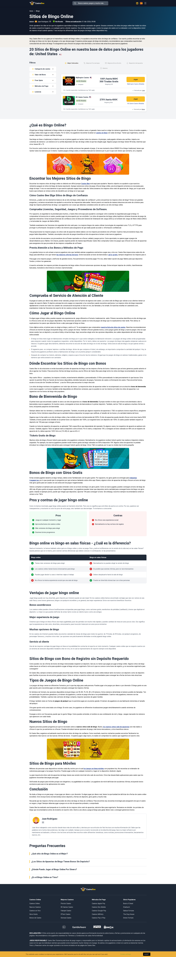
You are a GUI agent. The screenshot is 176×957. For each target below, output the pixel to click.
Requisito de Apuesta (136, 63)
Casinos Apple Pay (98, 903)
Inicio (31, 11)
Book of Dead (128, 903)
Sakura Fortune (128, 911)
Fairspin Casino (66, 911)
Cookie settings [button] (125, 954)
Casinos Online (34, 903)
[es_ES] (141, 3)
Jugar (135, 79)
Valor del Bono (40, 75)
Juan (143, 90)
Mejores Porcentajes (93, 63)
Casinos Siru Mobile (99, 907)
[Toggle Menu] (145, 3)
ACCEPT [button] (146, 954)
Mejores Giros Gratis (114, 63)
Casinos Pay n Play (98, 918)
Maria (143, 109)
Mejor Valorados (72, 63)
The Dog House (128, 914)
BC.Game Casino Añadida (136, 103)
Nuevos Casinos (35, 907)
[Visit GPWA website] (97, 927)
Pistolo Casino (66, 903)
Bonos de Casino (35, 918)
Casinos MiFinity (97, 914)
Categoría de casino (42, 69)
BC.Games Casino (67, 907)
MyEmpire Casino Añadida (135, 84)
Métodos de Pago (41, 86)
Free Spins (39, 80)
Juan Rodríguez (43, 22)
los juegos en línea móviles (94, 769)
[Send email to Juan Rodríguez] (50, 22)
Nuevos (105, 68)
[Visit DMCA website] (109, 927)
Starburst (126, 907)
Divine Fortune (128, 918)
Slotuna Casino (66, 918)
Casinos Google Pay (99, 911)
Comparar (80, 84)
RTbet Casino (65, 914)
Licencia (38, 92)
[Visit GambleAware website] (79, 927)
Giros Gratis (33, 914)
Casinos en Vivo (35, 911)
